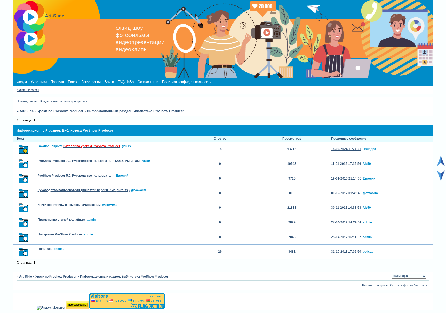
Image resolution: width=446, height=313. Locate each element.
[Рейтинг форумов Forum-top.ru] (77, 307)
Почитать (45, 249)
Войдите (46, 101)
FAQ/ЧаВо (126, 82)
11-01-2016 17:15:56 (346, 164)
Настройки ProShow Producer (60, 234)
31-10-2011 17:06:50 (346, 252)
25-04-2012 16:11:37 (346, 237)
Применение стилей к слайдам (61, 219)
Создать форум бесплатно (409, 285)
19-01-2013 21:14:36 (346, 178)
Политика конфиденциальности (186, 82)
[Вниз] (441, 180)
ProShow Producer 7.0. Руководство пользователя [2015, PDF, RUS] (89, 161)
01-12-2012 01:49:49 (346, 193)
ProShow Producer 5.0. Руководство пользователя (76, 175)
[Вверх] (441, 165)
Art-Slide (27, 111)
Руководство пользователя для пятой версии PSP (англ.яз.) (84, 190)
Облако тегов (148, 82)
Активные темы (28, 90)
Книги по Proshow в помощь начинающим (69, 205)
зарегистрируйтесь (73, 101)
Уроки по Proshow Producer (60, 111)
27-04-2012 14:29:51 (346, 222)
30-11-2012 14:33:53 (346, 208)
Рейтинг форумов (375, 285)
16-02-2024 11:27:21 (346, 149)
